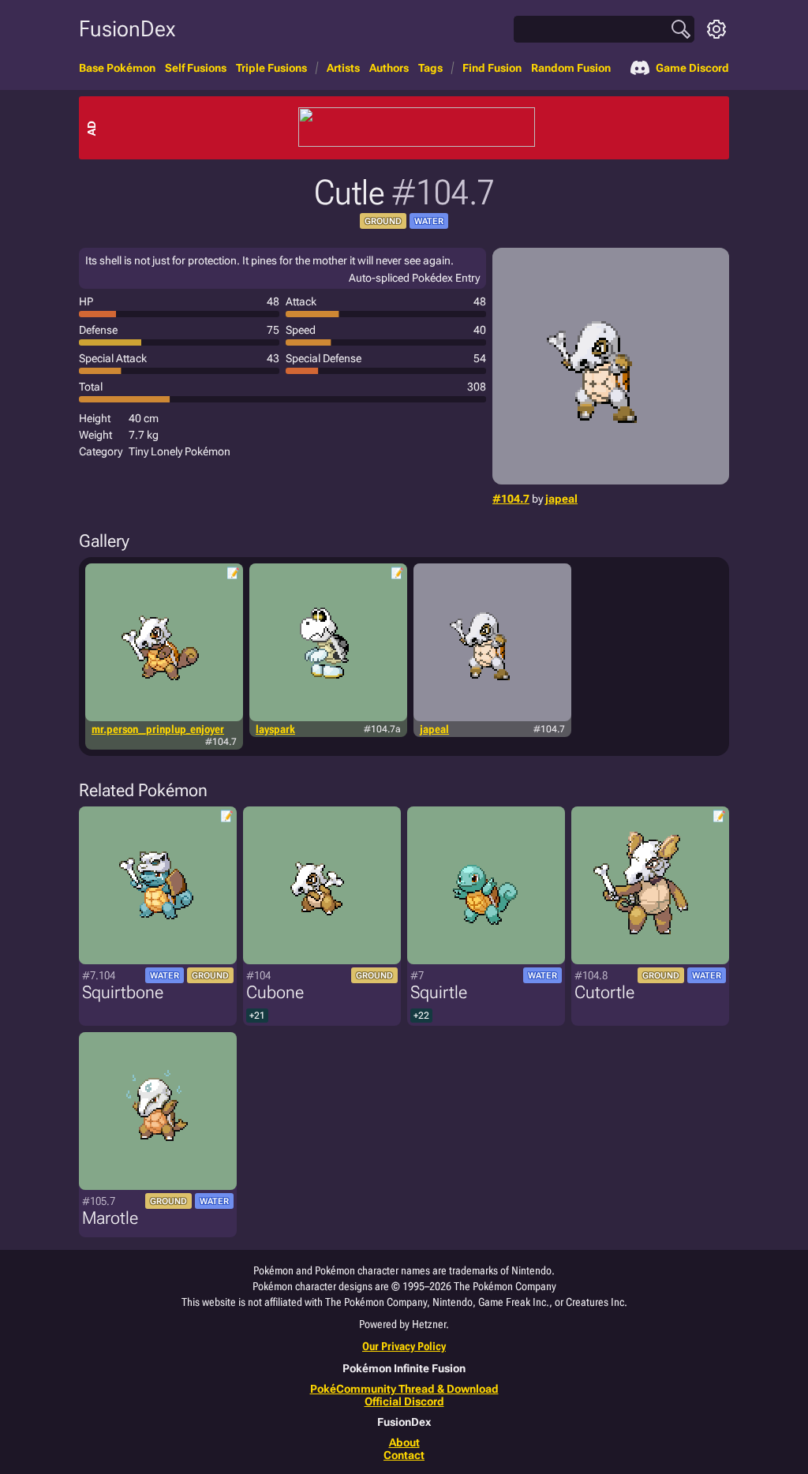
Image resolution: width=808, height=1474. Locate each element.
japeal (561, 498)
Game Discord (692, 68)
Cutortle (604, 992)
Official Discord (404, 1401)
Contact (404, 1455)
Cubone (275, 992)
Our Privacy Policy (404, 1346)
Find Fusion (492, 68)
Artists (343, 68)
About (404, 1442)
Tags (430, 68)
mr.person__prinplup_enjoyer (158, 729)
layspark (275, 729)
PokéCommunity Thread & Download (404, 1388)
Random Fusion (571, 68)
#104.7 (510, 498)
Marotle (110, 1218)
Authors (389, 68)
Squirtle (438, 992)
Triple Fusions (271, 68)
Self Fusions (195, 68)
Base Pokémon (117, 68)
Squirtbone (122, 992)
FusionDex (127, 29)
